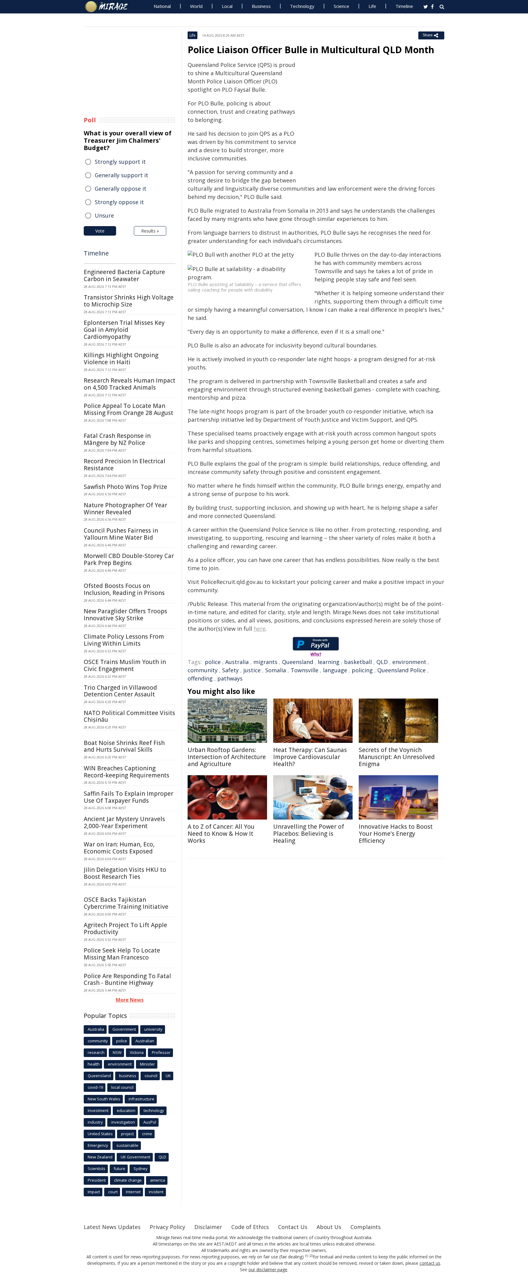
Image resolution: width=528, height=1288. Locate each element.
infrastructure (141, 1099)
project (127, 1133)
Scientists (96, 1168)
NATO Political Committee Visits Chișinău (129, 716)
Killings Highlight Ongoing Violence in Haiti (121, 358)
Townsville (304, 670)
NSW (117, 1052)
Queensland (297, 662)
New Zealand (100, 1157)
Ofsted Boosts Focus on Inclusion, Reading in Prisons (124, 589)
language (335, 670)
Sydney (141, 1168)
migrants (265, 662)
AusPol (149, 1122)
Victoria (137, 1052)
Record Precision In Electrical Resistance (124, 464)
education (126, 1110)
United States (100, 1133)
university (153, 1029)
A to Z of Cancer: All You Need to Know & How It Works (221, 834)
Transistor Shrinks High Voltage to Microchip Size (129, 300)
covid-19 (95, 1087)
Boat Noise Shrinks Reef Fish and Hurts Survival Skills (124, 746)
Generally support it (121, 175)
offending (200, 678)
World (196, 6)
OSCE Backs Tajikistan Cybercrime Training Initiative (126, 903)
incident (156, 1191)
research (96, 1052)
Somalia (275, 670)
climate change (128, 1180)
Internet (133, 1191)
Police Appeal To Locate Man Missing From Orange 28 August (128, 409)
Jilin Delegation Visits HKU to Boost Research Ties (125, 873)
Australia (237, 662)
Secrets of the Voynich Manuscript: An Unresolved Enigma (397, 757)
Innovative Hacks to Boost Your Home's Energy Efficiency (396, 834)
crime (147, 1133)
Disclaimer (208, 1227)
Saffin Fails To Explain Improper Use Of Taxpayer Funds (128, 797)
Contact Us (292, 1227)
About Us (329, 1227)
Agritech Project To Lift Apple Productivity (125, 928)
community (203, 670)
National (162, 6)
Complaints (365, 1227)
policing (362, 670)
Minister (147, 1064)
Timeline (404, 6)
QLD (382, 662)
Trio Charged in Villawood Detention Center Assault (120, 691)
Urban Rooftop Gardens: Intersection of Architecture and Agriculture (227, 757)
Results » (150, 231)
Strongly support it (120, 161)
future (119, 1168)
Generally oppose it (120, 188)
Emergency (98, 1145)
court (113, 1191)
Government (124, 1029)
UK (168, 1075)
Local (227, 6)
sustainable (127, 1145)
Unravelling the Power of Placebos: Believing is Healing (308, 834)
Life (372, 6)
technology (154, 1110)
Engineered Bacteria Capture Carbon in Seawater (124, 275)
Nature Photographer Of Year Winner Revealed (125, 508)
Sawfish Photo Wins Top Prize (125, 487)
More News (130, 999)
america (157, 1180)
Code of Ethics (250, 1227)
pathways (230, 678)
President (97, 1180)
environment (409, 662)
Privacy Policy (167, 1227)
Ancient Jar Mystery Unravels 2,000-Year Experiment (124, 822)
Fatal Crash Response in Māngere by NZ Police (117, 439)
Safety (230, 670)
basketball (358, 662)
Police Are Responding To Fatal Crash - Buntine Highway (127, 979)
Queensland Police (401, 670)
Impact (94, 1191)
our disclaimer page (267, 1269)
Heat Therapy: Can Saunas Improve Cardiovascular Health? (310, 757)
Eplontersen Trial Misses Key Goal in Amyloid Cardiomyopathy (124, 330)
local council (122, 1087)
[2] (311, 1256)
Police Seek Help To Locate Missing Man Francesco (122, 953)
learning (328, 662)
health (94, 1064)
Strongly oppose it (119, 202)
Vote (100, 231)
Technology (302, 6)
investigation (123, 1122)
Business (261, 6)
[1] (306, 1256)
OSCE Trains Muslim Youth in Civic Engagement (125, 665)
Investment (98, 1110)
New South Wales (104, 1099)
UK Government (135, 1157)
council (151, 1075)
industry (95, 1122)
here (260, 628)
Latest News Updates (112, 1227)
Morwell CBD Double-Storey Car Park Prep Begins (129, 559)
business (127, 1075)
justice (252, 670)
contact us (430, 1263)
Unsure (104, 215)
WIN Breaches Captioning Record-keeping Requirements (126, 771)
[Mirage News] (109, 6)
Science (341, 6)
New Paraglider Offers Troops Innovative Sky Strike (125, 614)
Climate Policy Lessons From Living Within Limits (124, 640)
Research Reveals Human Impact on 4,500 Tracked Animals (129, 383)
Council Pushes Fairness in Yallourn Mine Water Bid (121, 534)
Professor (161, 1052)
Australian (144, 1041)
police (213, 662)
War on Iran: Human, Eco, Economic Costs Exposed (119, 847)
